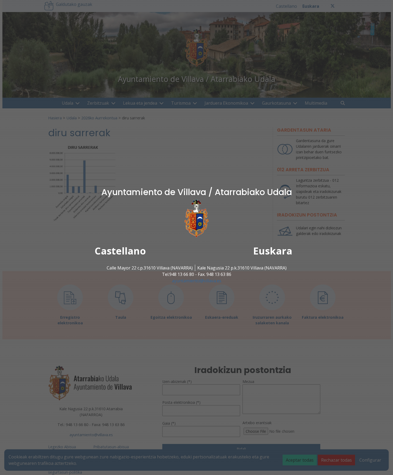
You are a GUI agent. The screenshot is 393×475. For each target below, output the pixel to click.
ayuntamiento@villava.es (196, 281)
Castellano (120, 250)
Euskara (272, 250)
